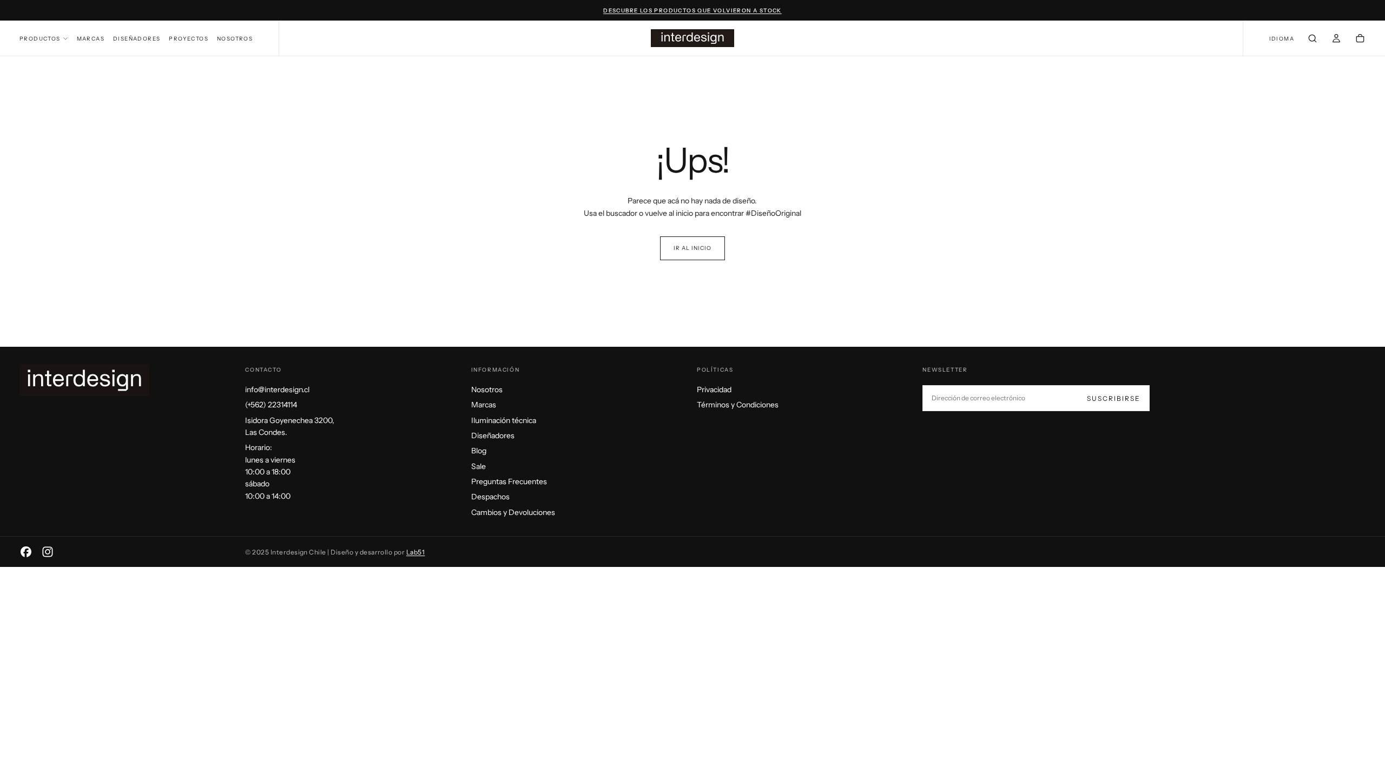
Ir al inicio (692, 248)
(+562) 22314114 (271, 405)
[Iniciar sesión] (1336, 39)
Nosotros (235, 38)
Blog (478, 450)
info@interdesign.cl (277, 389)
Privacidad (714, 389)
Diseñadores (136, 38)
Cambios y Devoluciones (513, 512)
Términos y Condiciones (738, 405)
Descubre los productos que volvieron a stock (692, 10)
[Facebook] (25, 551)
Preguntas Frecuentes (509, 481)
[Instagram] (47, 551)
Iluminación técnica (503, 420)
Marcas (90, 38)
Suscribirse (1113, 398)
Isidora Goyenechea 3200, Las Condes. (289, 426)
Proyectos (188, 38)
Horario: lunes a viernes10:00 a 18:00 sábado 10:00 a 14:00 (270, 472)
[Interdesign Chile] (84, 380)
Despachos (490, 496)
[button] (1281, 39)
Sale (478, 466)
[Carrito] (1360, 39)
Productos (40, 38)
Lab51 (415, 552)
